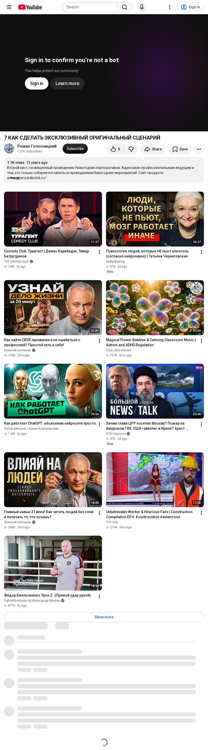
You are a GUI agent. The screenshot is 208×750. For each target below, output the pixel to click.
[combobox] (90, 7)
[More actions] (199, 149)
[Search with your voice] (142, 7)
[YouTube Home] (29, 7)
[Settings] (170, 7)
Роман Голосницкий (37, 146)
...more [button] (13, 178)
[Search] (124, 7)
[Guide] (9, 7)
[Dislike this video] (131, 149)
